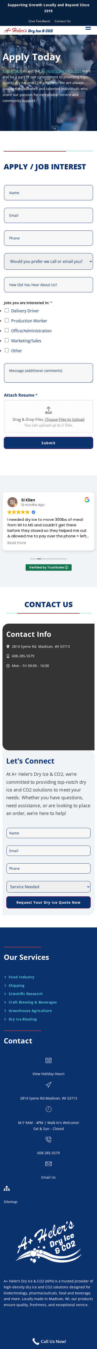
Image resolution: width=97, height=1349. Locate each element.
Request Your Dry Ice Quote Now (48, 902)
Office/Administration (31, 331)
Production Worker (29, 321)
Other (16, 350)
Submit (48, 443)
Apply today (12, 71)
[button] (88, 27)
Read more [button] (16, 543)
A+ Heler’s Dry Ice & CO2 (61, 71)
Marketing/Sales (26, 340)
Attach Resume (21, 395)
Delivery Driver (25, 311)
